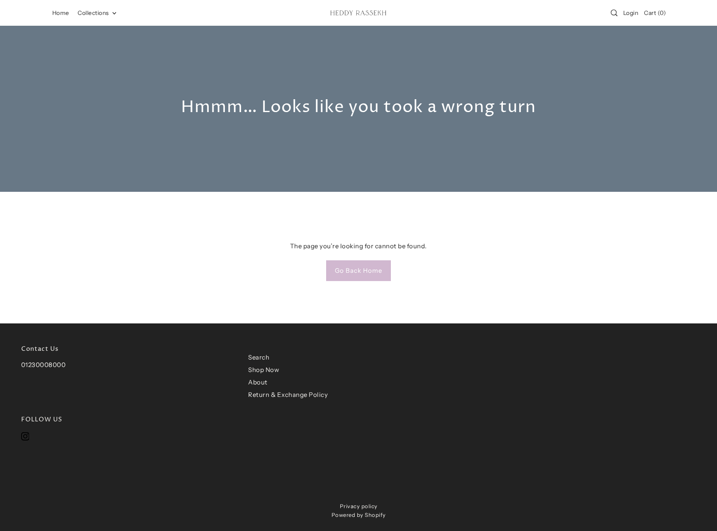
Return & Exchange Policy (288, 395)
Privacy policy (359, 506)
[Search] (614, 13)
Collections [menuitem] (94, 13)
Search (258, 357)
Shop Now (263, 370)
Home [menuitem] (60, 13)
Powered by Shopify (359, 514)
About (258, 382)
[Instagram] (25, 436)
